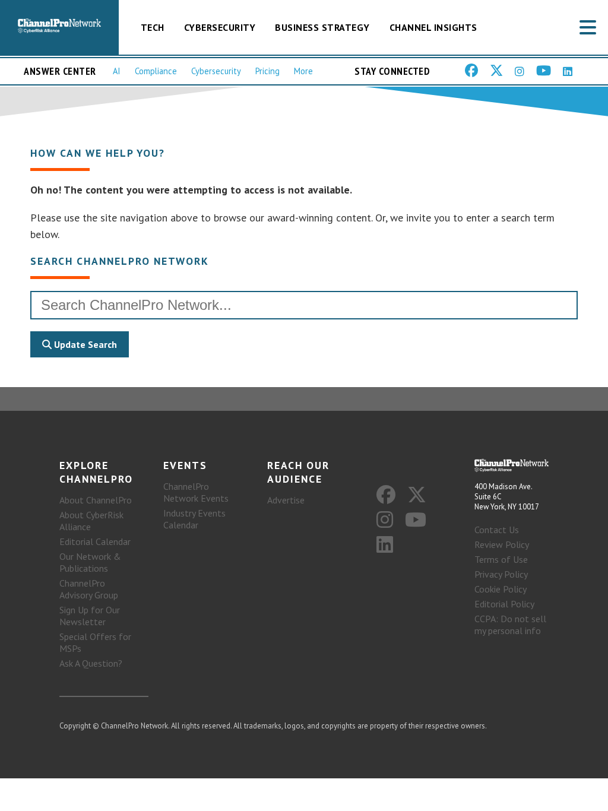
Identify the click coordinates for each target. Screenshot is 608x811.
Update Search (84, 344)
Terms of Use (501, 559)
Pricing (267, 71)
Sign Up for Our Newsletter (89, 616)
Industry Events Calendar (194, 519)
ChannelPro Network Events (196, 492)
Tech (152, 27)
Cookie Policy (500, 589)
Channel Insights (433, 27)
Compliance (156, 71)
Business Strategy (322, 27)
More (303, 71)
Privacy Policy (501, 574)
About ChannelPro (95, 500)
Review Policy (501, 544)
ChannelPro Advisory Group (88, 589)
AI (117, 71)
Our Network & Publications (90, 562)
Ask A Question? (90, 663)
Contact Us (496, 530)
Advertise (286, 500)
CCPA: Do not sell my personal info (510, 624)
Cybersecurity (220, 27)
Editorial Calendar (95, 541)
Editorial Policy (504, 604)
